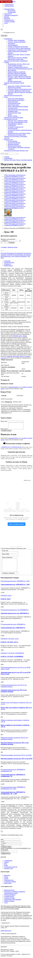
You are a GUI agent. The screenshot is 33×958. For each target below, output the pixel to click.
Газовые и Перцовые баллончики (18, 46)
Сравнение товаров (10, 881)
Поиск (6, 877)
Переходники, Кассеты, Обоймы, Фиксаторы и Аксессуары (18, 58)
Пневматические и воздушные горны (19, 133)
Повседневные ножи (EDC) (16, 100)
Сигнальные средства (10, 119)
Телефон (3, 843)
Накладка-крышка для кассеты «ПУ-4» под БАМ (16, 758)
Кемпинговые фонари (14, 146)
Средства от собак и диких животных (19, 48)
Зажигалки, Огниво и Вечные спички (19, 86)
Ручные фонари (12, 141)
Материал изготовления (8, 239)
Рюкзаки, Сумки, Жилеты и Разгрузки (19, 76)
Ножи (6, 97)
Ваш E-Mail (5, 554)
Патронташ (10, 253)
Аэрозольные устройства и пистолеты (19, 49)
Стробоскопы (12, 125)
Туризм (6, 62)
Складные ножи (12, 108)
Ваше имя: (4, 421)
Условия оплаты (9, 20)
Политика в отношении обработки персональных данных (14, 892)
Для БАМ (9, 254)
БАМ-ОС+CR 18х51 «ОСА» (9, 642)
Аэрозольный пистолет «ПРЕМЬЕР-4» (13, 627)
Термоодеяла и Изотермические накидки (20, 68)
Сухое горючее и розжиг (15, 65)
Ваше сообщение (7, 557)
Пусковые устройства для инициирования (15, 127)
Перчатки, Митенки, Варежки (17, 73)
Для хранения (18, 253)
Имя (2, 839)
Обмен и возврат (9, 901)
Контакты (7, 875)
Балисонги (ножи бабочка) (16, 98)
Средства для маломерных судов (17, 122)
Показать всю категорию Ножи (13, 117)
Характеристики (9, 262)
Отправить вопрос (6, 430)
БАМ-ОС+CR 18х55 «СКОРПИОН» (12, 656)
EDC (5, 84)
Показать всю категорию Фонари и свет (16, 150)
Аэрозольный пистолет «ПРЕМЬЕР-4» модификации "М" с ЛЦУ (13, 792)
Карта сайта (7, 883)
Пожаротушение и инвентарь (16, 72)
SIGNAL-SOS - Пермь (20, 336)
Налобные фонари (13, 144)
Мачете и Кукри (12, 116)
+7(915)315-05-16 (16, 447)
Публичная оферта (9, 894)
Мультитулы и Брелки (14, 87)
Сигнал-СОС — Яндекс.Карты (16, 546)
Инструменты (12, 70)
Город (2, 845)
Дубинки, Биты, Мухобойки (16, 40)
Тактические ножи (13, 105)
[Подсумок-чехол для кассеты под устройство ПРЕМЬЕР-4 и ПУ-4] (18, 176)
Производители (9, 880)
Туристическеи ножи (14, 103)
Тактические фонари (14, 142)
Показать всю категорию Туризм (14, 83)
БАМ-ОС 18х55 (5, 599)
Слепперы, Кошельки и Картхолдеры (19, 90)
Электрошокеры (13, 45)
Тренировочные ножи (14, 112)
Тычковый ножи (13, 111)
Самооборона (8, 38)
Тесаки (10, 114)
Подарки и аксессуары (14, 81)
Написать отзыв (12, 247)
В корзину (11, 242)
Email (2, 841)
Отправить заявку (6, 846)
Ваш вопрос (4, 429)
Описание (7, 261)
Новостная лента (9, 890)
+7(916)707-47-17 (6, 447)
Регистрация (11, 10)
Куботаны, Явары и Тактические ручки (20, 89)
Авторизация (12, 12)
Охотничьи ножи (13, 101)
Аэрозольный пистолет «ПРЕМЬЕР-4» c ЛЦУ (15, 584)
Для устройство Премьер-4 (19, 256)
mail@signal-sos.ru (6, 930)
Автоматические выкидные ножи (18, 109)
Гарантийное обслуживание (12, 899)
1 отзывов (4, 247)
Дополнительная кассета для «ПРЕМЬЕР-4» (15, 613)
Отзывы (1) (7, 264)
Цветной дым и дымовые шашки (18, 120)
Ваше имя (5, 550)
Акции (6, 878)
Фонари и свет (8, 139)
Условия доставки (9, 21)
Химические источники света (17, 135)
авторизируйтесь (13, 387)
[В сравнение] (3, 250)
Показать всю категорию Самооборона (16, 61)
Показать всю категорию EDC (13, 95)
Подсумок (4, 253)
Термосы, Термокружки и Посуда (18, 67)
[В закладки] (1, 250)
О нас (6, 23)
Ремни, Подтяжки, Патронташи (17, 75)
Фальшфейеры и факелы (15, 123)
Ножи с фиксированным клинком (18, 106)
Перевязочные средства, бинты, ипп (19, 64)
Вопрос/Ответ (8, 265)
